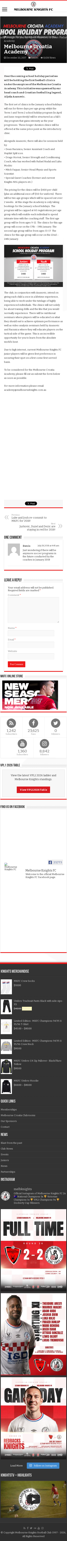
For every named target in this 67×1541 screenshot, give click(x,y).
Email (12, 639)
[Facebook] (28, 1528)
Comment (14, 595)
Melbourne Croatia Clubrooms (18, 1115)
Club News (7, 1148)
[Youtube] (38, 1528)
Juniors (28, 36)
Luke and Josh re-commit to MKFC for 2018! (29, 518)
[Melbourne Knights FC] (33, 6)
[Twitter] (31, 1528)
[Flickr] (35, 1528)
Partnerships (8, 1171)
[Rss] (24, 1528)
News (19, 36)
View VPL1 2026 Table (33, 789)
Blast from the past (11, 1142)
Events (5, 1154)
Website (12, 651)
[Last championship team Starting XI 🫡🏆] (33, 1334)
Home (10, 36)
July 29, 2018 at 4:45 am (48, 545)
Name (12, 628)
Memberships (9, 1109)
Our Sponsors (9, 1121)
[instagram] (42, 1528)
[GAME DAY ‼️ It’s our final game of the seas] (33, 1418)
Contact (5, 1126)
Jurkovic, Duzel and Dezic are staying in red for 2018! (37, 526)
